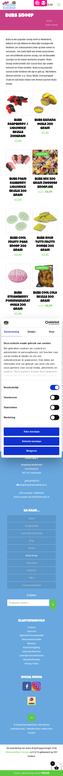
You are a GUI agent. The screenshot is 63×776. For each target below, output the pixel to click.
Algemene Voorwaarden (32, 635)
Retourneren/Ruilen (31, 639)
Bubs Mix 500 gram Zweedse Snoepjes (45, 183)
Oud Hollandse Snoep (31, 533)
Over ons (31, 631)
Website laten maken (37, 728)
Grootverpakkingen (31, 585)
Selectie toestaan (31, 441)
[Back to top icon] (31, 717)
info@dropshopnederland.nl (33, 485)
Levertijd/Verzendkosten (31, 655)
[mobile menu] (58, 5)
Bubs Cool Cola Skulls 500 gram (45, 297)
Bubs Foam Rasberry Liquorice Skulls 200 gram (17, 187)
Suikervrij (31, 570)
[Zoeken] (53, 604)
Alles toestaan (32, 431)
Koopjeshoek (31, 526)
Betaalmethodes (31, 659)
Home (49, 21)
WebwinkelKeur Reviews (18, 752)
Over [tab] (51, 331)
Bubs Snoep (31, 555)
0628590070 (32, 481)
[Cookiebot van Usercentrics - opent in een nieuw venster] (45, 323)
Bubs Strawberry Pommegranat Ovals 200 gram (18, 301)
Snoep (31, 548)
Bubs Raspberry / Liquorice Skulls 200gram (18, 128)
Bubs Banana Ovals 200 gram (45, 124)
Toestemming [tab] (11, 331)
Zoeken (31, 595)
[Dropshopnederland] (9, 5)
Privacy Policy (31, 663)
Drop (31, 540)
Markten (31, 643)
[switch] (54, 397)
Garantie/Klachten (31, 651)
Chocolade (31, 563)
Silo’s (31, 577)
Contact (31, 627)
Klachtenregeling (31, 647)
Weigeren (31, 450)
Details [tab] (32, 331)
